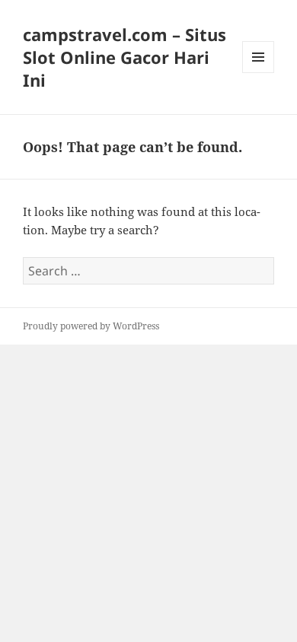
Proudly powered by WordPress (91, 325)
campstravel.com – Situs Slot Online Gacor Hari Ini (124, 57)
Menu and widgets (258, 72)
